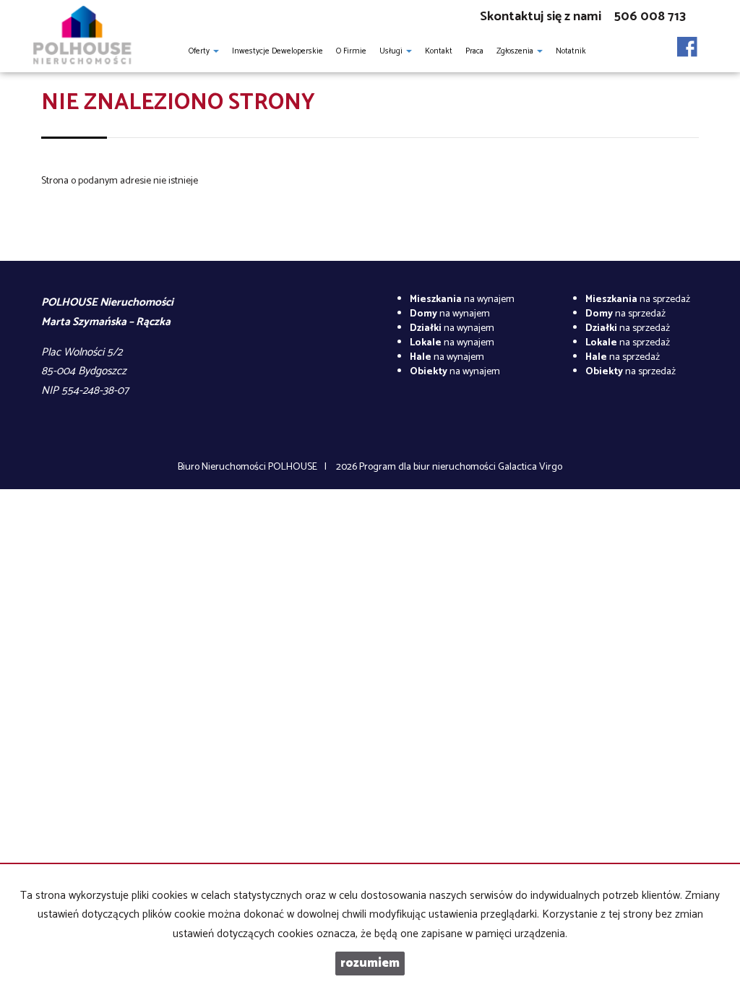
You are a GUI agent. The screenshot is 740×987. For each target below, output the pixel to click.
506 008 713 (650, 16)
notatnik (571, 51)
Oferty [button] (200, 51)
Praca (474, 51)
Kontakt (438, 51)
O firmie (351, 51)
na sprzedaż (637, 299)
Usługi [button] (392, 51)
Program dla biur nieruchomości (428, 467)
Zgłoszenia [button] (515, 51)
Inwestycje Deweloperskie (277, 51)
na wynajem (462, 299)
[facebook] (687, 42)
